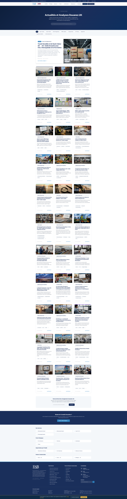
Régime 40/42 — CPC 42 (53, 474)
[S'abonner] (93, 482)
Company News (70, 31)
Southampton (68, 471)
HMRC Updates (63, 31)
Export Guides (48, 31)
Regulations (83, 31)
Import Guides (41, 31)
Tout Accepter (83, 497)
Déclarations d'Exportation (54, 469)
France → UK (68, 477)
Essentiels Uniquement (75, 497)
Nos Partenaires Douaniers (70, 480)
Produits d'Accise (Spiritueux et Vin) (55, 477)
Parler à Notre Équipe (63, 420)
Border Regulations (56, 31)
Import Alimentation (53, 480)
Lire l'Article (49, 94)
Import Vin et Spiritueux (53, 482)
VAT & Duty (77, 31)
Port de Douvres (68, 468)
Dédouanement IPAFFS (53, 479)
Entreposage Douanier (53, 476)
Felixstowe (67, 469)
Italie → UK (67, 476)
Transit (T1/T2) (52, 471)
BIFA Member (42, 478)
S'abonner (71, 404)
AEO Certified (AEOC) (36, 478)
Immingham (67, 474)
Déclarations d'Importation (54, 468)
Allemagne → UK (68, 479)
